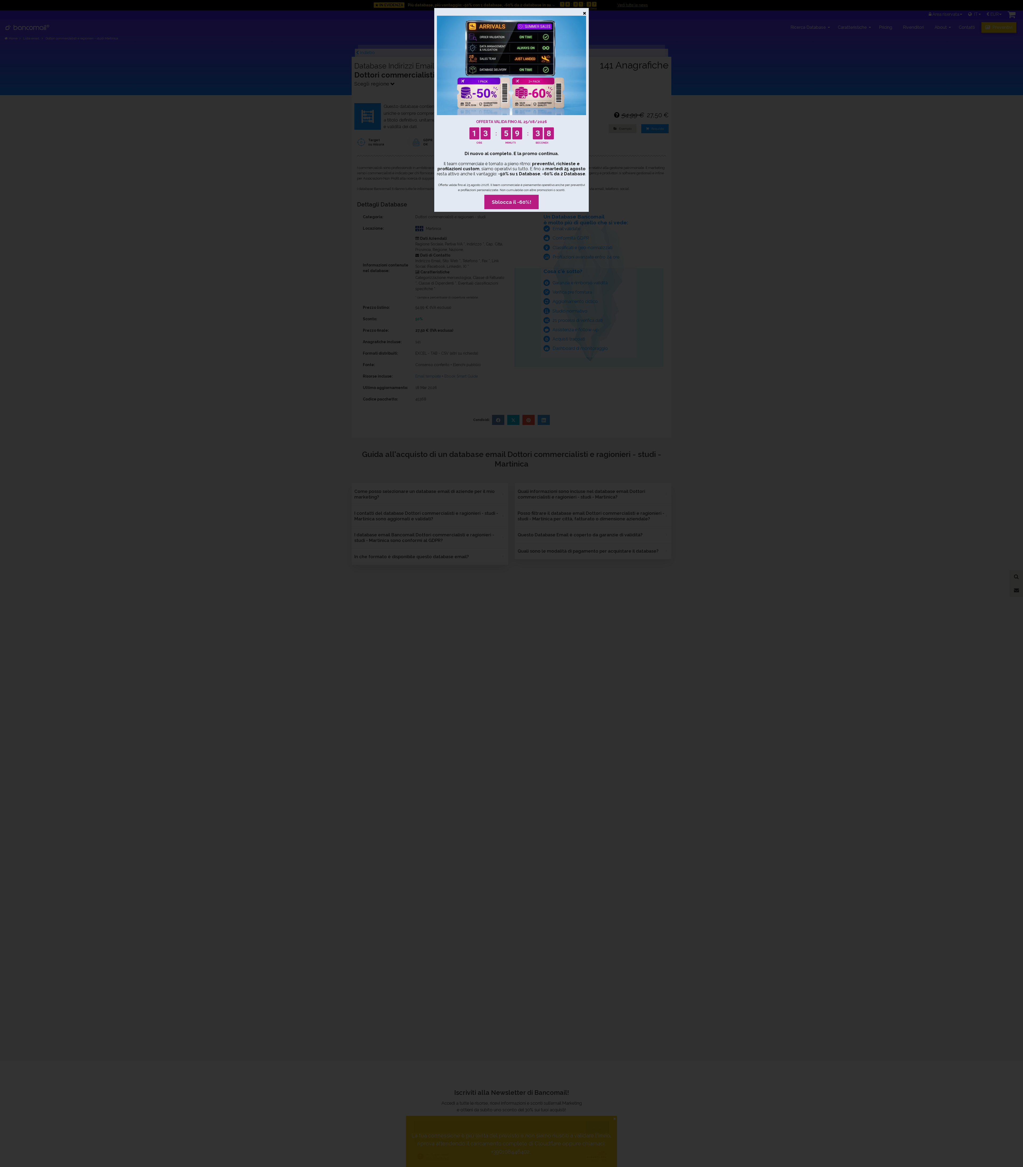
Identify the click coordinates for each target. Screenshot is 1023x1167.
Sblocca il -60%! (511, 202)
